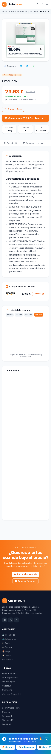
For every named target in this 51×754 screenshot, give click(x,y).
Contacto (6, 712)
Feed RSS (6, 724)
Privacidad (7, 716)
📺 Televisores (9, 639)
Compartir (11, 66)
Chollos (12, 11)
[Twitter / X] (16, 619)
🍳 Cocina (6, 655)
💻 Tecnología (8, 635)
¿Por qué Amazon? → (11, 694)
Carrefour (6, 686)
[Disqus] (25, 411)
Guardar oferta (14, 109)
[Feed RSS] (10, 619)
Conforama (7, 690)
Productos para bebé (28, 11)
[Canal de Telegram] (4, 619)
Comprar (37, 294)
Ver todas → (7, 659)
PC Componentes (10, 677)
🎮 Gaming (7, 647)
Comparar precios (34, 143)
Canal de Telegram (27, 581)
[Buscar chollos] (38, 4)
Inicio (4, 11)
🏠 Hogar (6, 651)
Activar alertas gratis (27, 574)
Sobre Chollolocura (11, 708)
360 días (38, 315)
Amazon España (9, 673)
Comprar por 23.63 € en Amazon (26, 118)
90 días (19, 315)
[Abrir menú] (47, 4)
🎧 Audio (6, 643)
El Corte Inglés (8, 681)
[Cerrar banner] (47, 739)
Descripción (12, 143)
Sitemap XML (8, 720)
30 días (10, 315)
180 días (28, 315)
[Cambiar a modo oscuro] (42, 4)
